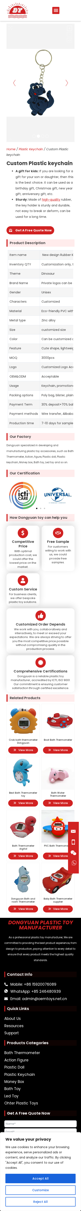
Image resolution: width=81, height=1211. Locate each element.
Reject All (40, 1202)
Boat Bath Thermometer (58, 740)
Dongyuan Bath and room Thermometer (23, 900)
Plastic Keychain (31, 149)
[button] (55, 10)
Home (11, 149)
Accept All (40, 1178)
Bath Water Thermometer (58, 794)
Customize (40, 1190)
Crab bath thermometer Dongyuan (23, 741)
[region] (40, 1171)
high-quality (51, 199)
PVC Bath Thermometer (58, 845)
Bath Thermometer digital (23, 847)
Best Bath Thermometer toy (23, 794)
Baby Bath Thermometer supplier (58, 900)
